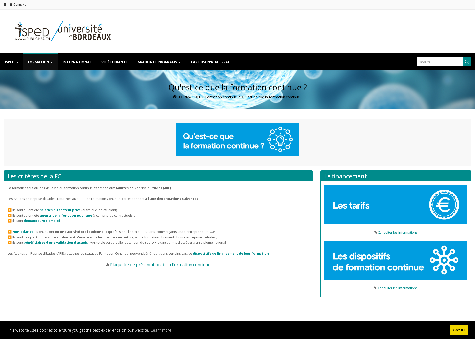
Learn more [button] (161, 330)
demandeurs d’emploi (42, 220)
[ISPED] (60, 19)
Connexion (20, 4)
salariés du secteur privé (60, 210)
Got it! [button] (459, 330)
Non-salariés (22, 231)
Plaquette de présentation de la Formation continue (160, 264)
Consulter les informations (398, 232)
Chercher (467, 61)
